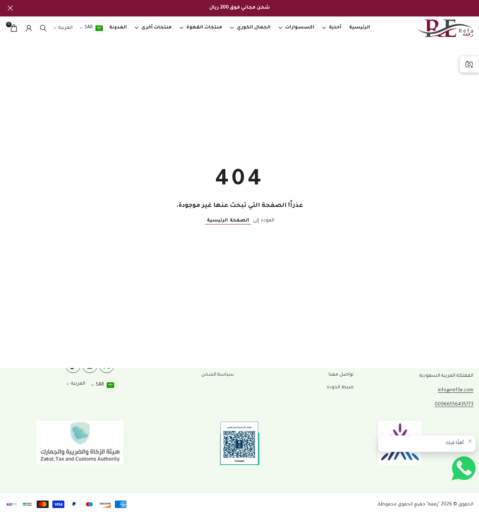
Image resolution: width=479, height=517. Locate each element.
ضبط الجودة (340, 387)
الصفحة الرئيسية (228, 220)
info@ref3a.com (455, 390)
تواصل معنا (341, 374)
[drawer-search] (43, 28)
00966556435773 (454, 404)
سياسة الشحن (217, 374)
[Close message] (470, 441)
